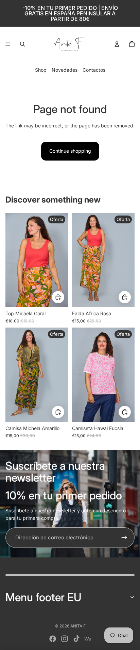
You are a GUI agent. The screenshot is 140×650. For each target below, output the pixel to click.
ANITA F (78, 625)
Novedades (64, 70)
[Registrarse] (124, 537)
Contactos (94, 70)
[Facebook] (53, 639)
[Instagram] (64, 639)
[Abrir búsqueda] (22, 44)
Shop (41, 70)
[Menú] (8, 44)
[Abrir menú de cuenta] (116, 44)
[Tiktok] (76, 639)
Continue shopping (70, 151)
